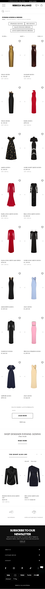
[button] (22, 11)
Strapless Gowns (16, 24)
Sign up (22, 541)
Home (3, 19)
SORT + (22, 36)
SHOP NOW (33, 1)
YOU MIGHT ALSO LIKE (18, 454)
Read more (22, 441)
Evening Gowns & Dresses (24, 19)
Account (8, 560)
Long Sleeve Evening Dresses (22, 31)
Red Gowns (30, 24)
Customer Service (10, 555)
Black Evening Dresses (22, 27)
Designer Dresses (11, 19)
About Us (8, 549)
